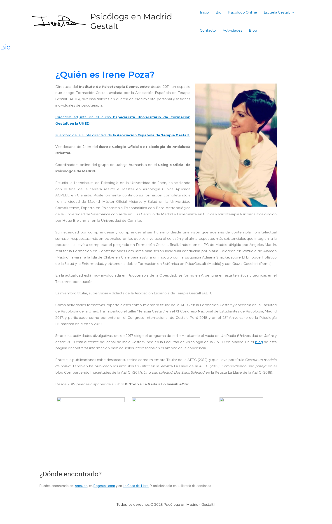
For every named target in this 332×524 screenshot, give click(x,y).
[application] (292, 12)
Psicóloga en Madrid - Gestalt (133, 21)
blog (259, 342)
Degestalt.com (104, 486)
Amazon (81, 486)
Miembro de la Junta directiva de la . (122, 135)
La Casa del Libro (136, 486)
